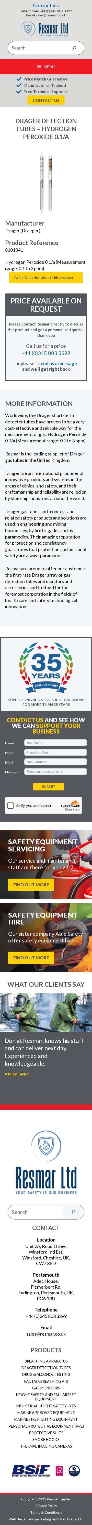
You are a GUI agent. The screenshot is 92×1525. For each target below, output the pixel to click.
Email (9, 762)
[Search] (74, 48)
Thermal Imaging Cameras (46, 1446)
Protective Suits (46, 1433)
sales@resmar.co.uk (51, 15)
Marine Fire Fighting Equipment (46, 1419)
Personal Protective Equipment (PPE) (46, 1426)
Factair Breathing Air (46, 1381)
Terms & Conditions (46, 1512)
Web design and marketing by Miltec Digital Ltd (46, 1519)
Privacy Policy (46, 1506)
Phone (9, 753)
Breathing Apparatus (46, 1361)
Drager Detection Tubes (46, 1368)
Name (9, 743)
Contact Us (46, 100)
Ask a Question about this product (43, 277)
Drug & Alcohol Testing (46, 1374)
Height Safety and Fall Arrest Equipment (46, 1396)
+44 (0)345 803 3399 (55, 11)
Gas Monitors (46, 1388)
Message (11, 772)
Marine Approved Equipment (46, 1412)
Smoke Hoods (46, 1439)
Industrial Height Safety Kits (46, 1406)
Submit (48, 787)
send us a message (57, 363)
